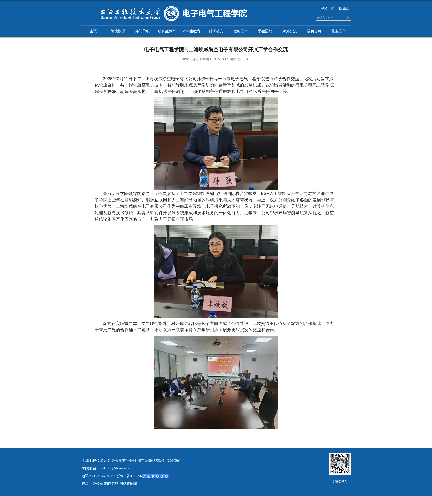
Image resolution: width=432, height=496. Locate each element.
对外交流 (289, 31)
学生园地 (265, 31)
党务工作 (240, 31)
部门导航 (142, 31)
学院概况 (118, 31)
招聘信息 (314, 31)
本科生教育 (191, 31)
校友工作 (338, 31)
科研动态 (216, 31)
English (344, 8)
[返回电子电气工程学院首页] (165, 6)
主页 (93, 31)
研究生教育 (167, 31)
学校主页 (327, 8)
